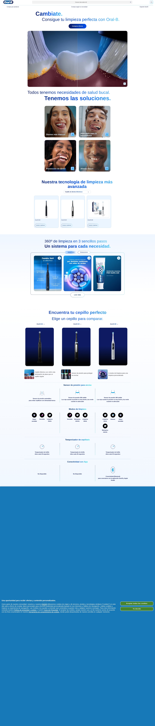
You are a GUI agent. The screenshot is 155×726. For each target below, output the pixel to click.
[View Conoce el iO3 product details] (59, 258)
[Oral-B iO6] (114, 347)
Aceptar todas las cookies (136, 603)
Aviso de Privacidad (51, 610)
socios (44, 604)
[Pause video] (125, 84)
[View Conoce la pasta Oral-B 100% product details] (118, 258)
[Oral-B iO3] (77, 348)
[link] (77, 295)
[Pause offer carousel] (130, 2)
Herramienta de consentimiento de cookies (44, 612)
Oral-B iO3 (64, 220)
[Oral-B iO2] (40, 348)
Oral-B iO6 (90, 220)
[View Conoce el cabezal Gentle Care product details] (89, 258)
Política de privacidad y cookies (25, 610)
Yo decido (137, 609)
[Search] (151, 2)
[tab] (71, 252)
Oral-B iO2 (37, 220)
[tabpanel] (77, 274)
